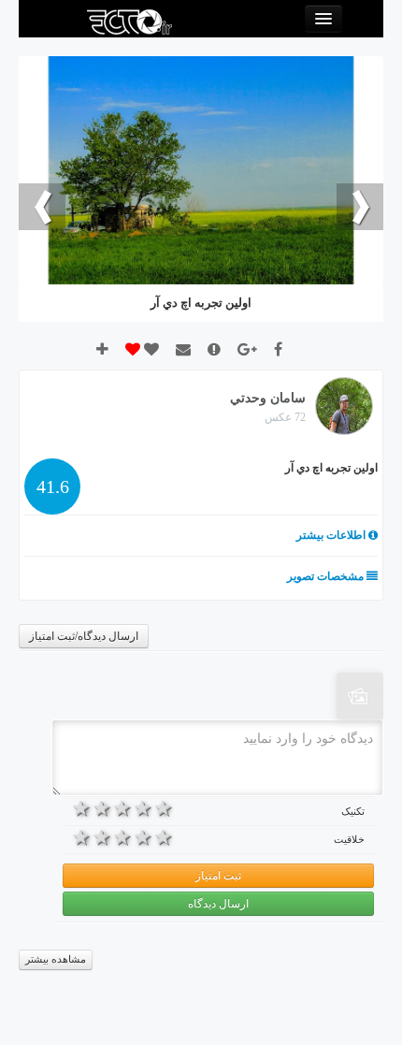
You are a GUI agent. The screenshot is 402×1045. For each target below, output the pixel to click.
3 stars (123, 808)
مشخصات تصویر (326, 576)
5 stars (82, 808)
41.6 (52, 486)
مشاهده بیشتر (55, 959)
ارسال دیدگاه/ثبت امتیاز (83, 636)
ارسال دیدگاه (218, 903)
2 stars (143, 808)
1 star (163, 808)
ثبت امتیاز (218, 875)
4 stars (103, 808)
